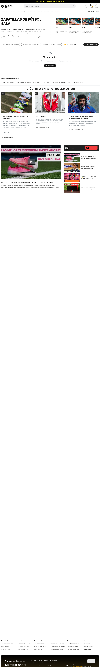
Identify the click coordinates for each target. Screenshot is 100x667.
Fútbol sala (29, 11)
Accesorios (46, 11)
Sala (3, 93)
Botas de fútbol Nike (23, 646)
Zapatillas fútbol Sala (7, 643)
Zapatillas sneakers (78, 82)
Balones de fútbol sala (8, 82)
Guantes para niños (39, 643)
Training (23, 11)
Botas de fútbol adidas (24, 643)
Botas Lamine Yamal (23, 641)
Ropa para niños (38, 649)
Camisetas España (72, 646)
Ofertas (57, 11)
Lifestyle (40, 11)
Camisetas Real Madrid (57, 643)
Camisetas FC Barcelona (58, 646)
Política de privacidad (77, 666)
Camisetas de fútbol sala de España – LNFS (28, 82)
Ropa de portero (88, 646)
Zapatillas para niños (40, 646)
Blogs (97, 11)
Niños (52, 11)
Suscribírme (93, 147)
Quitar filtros (51, 65)
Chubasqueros (88, 641)
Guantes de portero (14, 11)
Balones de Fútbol (23, 649)
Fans (35, 11)
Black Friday (87, 649)
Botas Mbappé (5, 649)
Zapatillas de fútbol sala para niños (60, 82)
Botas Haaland (5, 646)
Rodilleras (46, 82)
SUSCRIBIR (91, 660)
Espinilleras (87, 643)
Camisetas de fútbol (73, 649)
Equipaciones (91, 11)
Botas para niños (39, 641)
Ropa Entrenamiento (73, 643)
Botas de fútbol (5, 11)
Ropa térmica (71, 641)
